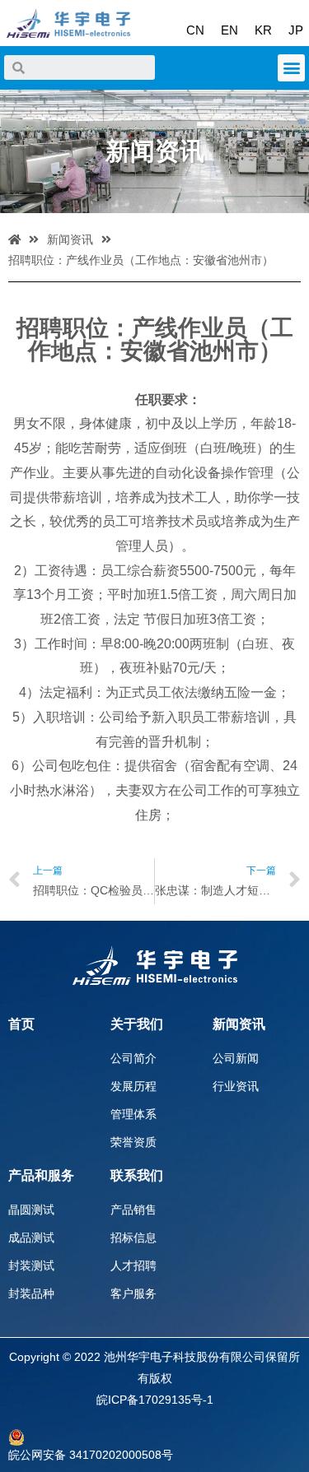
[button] (291, 67)
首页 (21, 1024)
